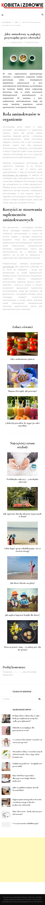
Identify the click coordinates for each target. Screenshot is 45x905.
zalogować (17, 672)
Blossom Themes (13, 902)
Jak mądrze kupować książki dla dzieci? (22, 615)
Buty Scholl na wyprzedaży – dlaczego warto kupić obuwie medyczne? (24, 778)
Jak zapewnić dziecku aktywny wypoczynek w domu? (22, 515)
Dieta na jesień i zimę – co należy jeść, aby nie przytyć (22, 648)
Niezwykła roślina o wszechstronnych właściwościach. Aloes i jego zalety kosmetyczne (27, 754)
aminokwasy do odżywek (15, 175)
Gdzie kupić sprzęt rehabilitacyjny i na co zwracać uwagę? (22, 549)
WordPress (38, 902)
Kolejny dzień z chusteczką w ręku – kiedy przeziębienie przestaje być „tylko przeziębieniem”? (27, 718)
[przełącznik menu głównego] (3, 15)
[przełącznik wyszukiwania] (42, 15)
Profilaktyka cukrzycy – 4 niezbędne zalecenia (22, 480)
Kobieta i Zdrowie (28, 897)
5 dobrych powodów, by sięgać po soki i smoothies (22, 424)
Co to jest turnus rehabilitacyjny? (26, 823)
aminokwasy (8, 267)
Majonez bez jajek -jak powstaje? (22, 391)
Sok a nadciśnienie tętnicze (22, 359)
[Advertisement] (22, 859)
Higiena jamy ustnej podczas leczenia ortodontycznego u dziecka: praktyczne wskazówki (27, 802)
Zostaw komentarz (32, 42)
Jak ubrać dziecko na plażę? (22, 583)
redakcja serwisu (16, 42)
